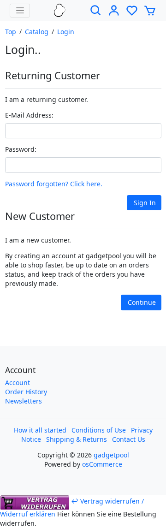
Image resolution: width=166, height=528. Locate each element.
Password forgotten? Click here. (53, 183)
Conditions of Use (98, 430)
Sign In (145, 202)
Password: (20, 149)
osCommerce (102, 464)
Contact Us (128, 439)
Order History (26, 391)
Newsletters (23, 401)
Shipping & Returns (76, 439)
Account (17, 382)
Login (65, 31)
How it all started (40, 430)
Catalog (36, 31)
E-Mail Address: (29, 115)
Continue (142, 302)
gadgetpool (111, 455)
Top (10, 31)
